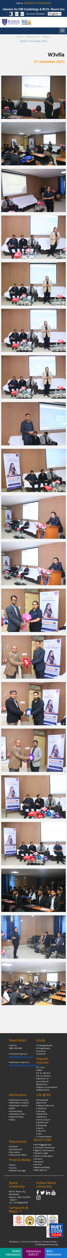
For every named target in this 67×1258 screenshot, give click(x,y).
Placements (32, 36)
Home (20, 36)
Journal (38, 1164)
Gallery (45, 36)
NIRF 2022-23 (40, 1170)
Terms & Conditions (31, 1241)
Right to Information (44, 1150)
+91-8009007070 (20, 1202)
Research (39, 1161)
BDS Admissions (53, 1253)
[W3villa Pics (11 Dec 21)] (33, 97)
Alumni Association (43, 1156)
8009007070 (30, 3)
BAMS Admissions (13, 1253)
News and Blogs (42, 1167)
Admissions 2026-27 (33, 1253)
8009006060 (45, 3)
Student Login (41, 1153)
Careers (38, 1158)
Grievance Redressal (44, 1147)
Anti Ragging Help (42, 1144)
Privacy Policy (50, 1241)
